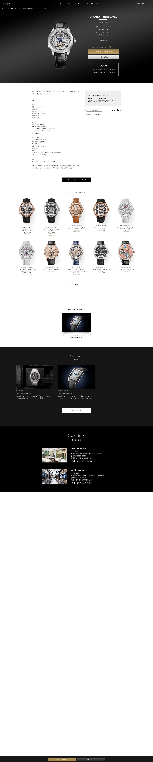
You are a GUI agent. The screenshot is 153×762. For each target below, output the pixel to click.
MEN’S (62, 4)
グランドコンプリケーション (20, 8)
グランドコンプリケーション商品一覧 (76, 180)
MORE (77, 284)
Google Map (98, 453)
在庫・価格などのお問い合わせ (103, 51)
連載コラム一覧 (76, 410)
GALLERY (89, 4)
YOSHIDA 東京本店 (97, 69)
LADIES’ (70, 4)
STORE (98, 4)
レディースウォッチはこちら (92, 114)
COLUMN (79, 4)
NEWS (54, 4)
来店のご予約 (104, 57)
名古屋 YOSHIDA (98, 72)
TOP (3, 8)
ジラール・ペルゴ (9, 8)
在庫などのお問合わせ (62, 759)
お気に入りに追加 (94, 110)
